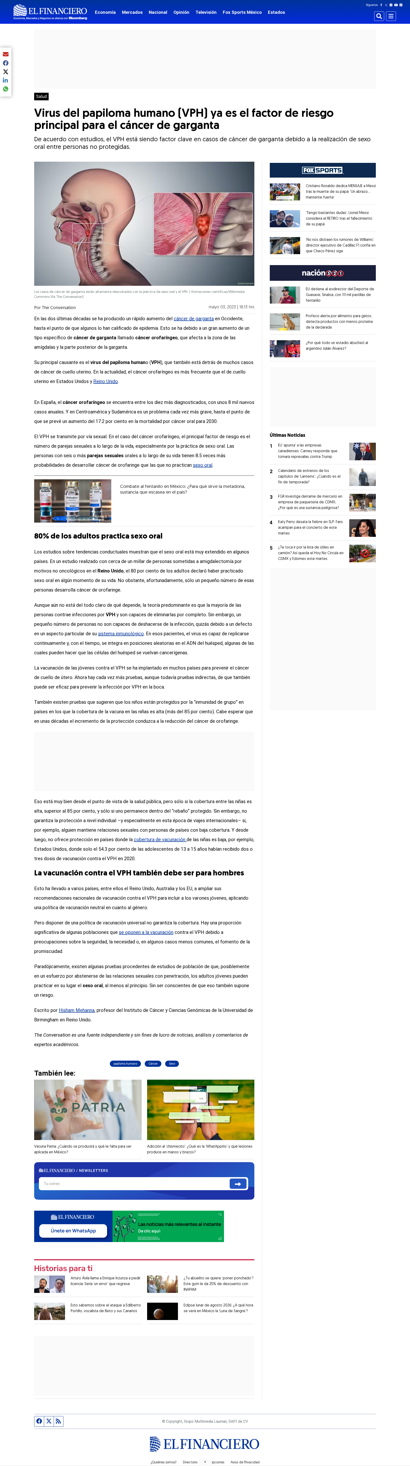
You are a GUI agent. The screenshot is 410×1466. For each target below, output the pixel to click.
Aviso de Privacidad (245, 1462)
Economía (105, 12)
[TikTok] (402, 5)
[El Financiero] (50, 12)
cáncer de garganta (194, 318)
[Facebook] (382, 5)
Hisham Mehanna (76, 1010)
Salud (41, 96)
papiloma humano (125, 1063)
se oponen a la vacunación (146, 932)
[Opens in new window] (285, 191)
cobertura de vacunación (159, 839)
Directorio (190, 1462)
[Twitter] (387, 5)
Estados (276, 12)
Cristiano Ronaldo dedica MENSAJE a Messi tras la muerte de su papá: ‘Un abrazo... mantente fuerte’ (341, 191)
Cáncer (153, 1063)
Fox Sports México (242, 12)
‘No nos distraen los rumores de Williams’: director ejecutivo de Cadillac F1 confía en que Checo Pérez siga (341, 245)
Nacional (158, 12)
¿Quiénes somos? (164, 1462)
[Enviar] (238, 1184)
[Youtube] (397, 5)
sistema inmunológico (121, 633)
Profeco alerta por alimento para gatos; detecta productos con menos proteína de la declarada (339, 322)
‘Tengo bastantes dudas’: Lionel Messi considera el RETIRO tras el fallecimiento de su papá (339, 218)
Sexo (172, 1063)
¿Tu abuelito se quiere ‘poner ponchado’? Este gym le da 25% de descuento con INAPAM (218, 1284)
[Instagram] (392, 5)
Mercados (132, 12)
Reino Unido (105, 381)
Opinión (181, 12)
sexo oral (202, 465)
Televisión (206, 12)
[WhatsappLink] (129, 1225)
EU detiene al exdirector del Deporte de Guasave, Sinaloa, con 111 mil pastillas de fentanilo (340, 295)
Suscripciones (214, 1462)
